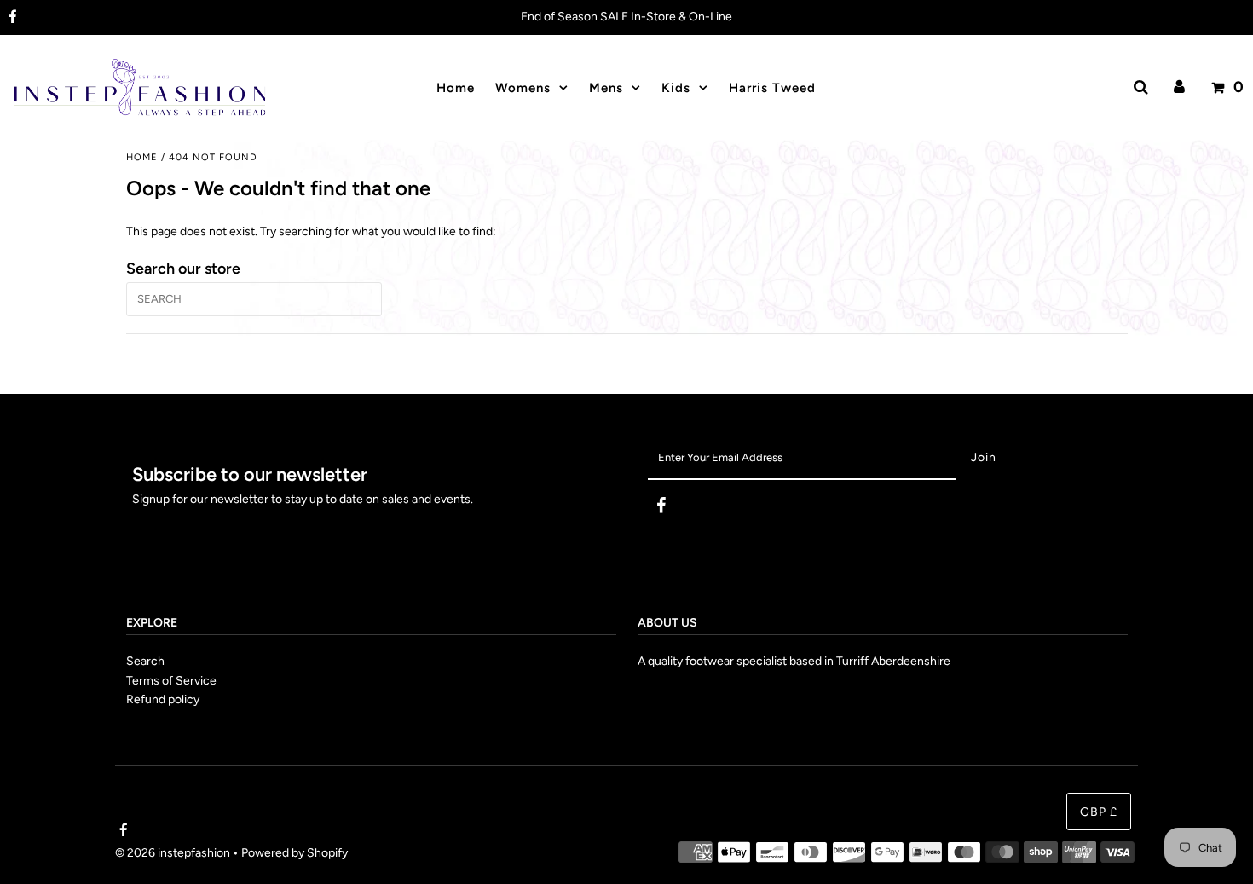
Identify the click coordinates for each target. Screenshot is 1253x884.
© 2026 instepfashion (172, 853)
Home (142, 157)
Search (145, 661)
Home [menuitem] (455, 87)
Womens (523, 87)
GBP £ (1098, 812)
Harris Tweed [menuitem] (772, 87)
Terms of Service (171, 680)
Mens (606, 87)
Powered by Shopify (294, 853)
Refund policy (162, 699)
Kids (675, 87)
